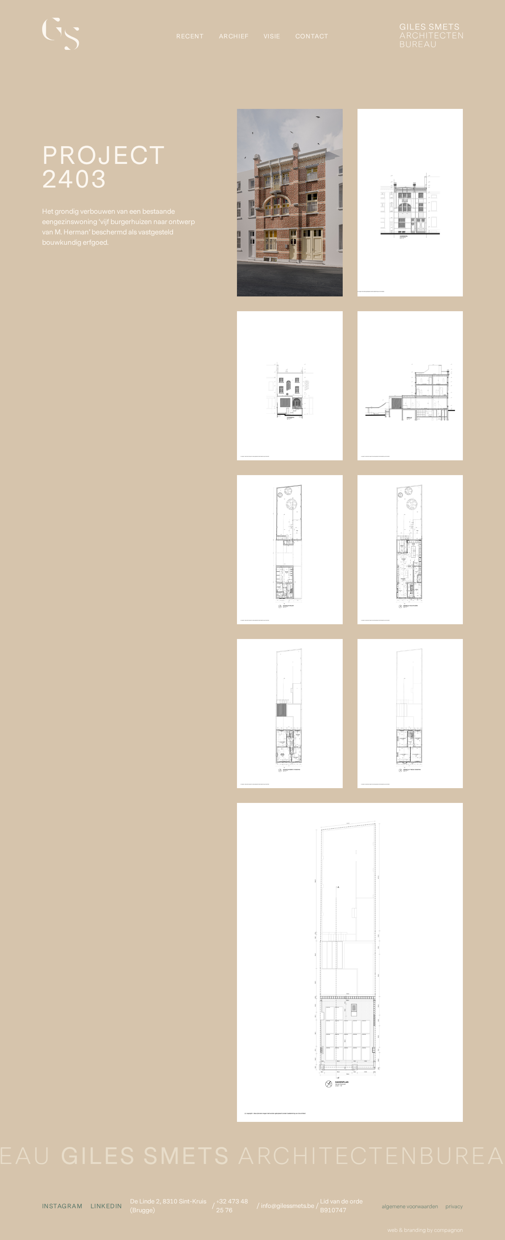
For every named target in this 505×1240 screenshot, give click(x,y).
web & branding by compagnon (425, 1230)
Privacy (454, 1206)
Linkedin (106, 1206)
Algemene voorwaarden (410, 1206)
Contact (312, 36)
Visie (272, 36)
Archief (234, 36)
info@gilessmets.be (287, 1206)
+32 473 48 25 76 (232, 1206)
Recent (190, 36)
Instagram (63, 1206)
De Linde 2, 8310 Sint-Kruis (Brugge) (168, 1206)
